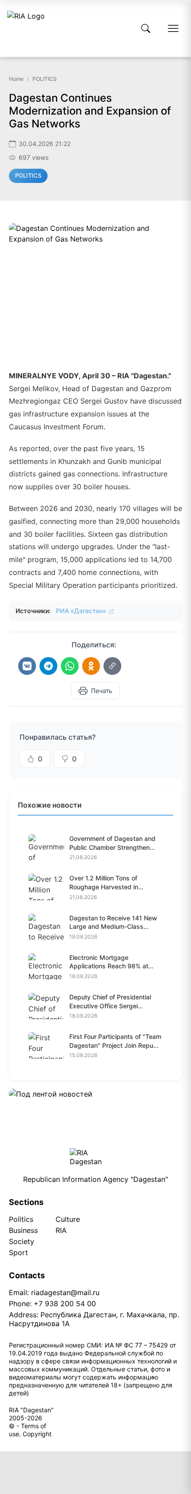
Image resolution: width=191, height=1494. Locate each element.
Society (21, 1241)
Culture (68, 1219)
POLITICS (44, 78)
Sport (18, 1252)
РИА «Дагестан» (82, 610)
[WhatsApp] (70, 666)
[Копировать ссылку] (112, 666)
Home (16, 78)
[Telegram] (48, 666)
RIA (61, 1230)
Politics (21, 1219)
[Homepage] (26, 28)
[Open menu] (173, 28)
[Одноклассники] (91, 666)
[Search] (145, 28)
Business (23, 1230)
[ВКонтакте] (27, 666)
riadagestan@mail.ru (65, 1292)
